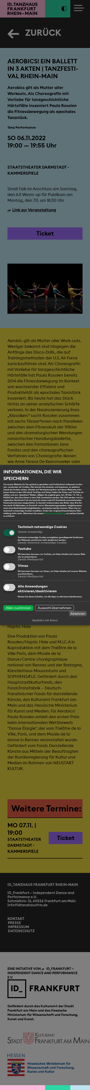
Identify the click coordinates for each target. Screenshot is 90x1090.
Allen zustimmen (18, 608)
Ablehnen (77, 613)
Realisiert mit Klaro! (45, 620)
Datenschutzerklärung (54, 513)
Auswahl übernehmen (54, 608)
